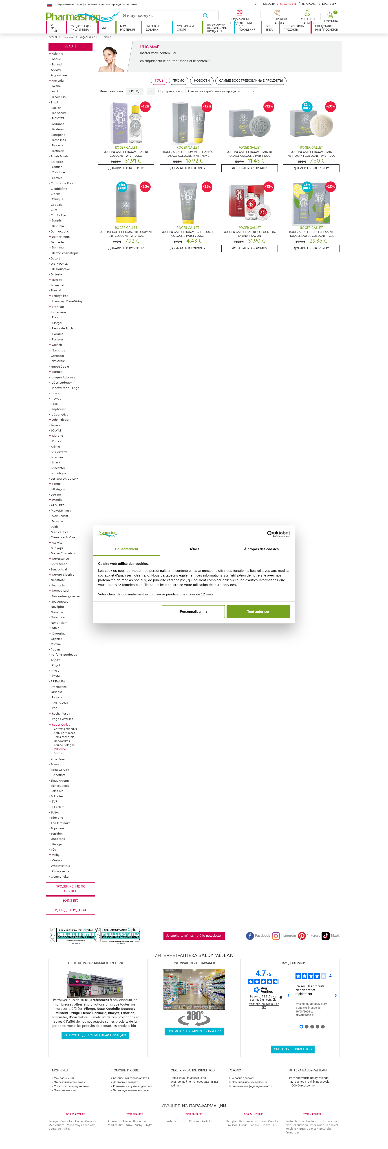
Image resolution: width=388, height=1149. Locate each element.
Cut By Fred (59, 215)
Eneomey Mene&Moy (67, 301)
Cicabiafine (59, 189)
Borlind (57, 64)
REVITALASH (59, 703)
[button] (307, 17)
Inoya (55, 393)
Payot (56, 665)
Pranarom (292, 1132)
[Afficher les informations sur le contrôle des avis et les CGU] (281, 997)
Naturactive (329, 1121)
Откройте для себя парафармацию (95, 1035)
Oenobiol (274, 1121)
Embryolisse (60, 296)
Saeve (55, 764)
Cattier (57, 167)
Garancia (57, 356)
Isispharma (58, 409)
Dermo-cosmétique (65, 253)
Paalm (55, 649)
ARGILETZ (57, 505)
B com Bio (59, 97)
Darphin (57, 220)
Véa (53, 849)
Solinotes (57, 796)
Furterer (57, 339)
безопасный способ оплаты (131, 1078)
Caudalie (58, 172)
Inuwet (56, 398)
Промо (179, 80)
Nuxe (55, 628)
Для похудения (247, 27)
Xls (275, 1125)
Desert (55, 258)
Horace (57, 372)
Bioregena (58, 135)
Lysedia (57, 500)
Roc (54, 708)
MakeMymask (61, 510)
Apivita (56, 70)
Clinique (57, 199)
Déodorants (62, 741)
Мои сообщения (64, 1078)
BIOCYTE (58, 118)
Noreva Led (60, 590)
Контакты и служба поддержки (132, 1086)
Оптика (269, 27)
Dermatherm (61, 237)
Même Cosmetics (63, 553)
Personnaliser (191, 611)
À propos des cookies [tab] (261, 549)
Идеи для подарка (70, 910)
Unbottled (58, 839)
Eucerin (57, 317)
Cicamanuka (60, 876)
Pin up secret (61, 871)
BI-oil (54, 102)
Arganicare (59, 75)
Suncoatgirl (59, 569)
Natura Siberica (63, 574)
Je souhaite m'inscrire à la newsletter (194, 936)
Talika (55, 812)
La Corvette (59, 452)
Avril (55, 91)
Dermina (58, 247)
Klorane (57, 436)
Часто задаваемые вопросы (131, 1090)
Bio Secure (59, 113)
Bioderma (59, 129)
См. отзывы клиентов (293, 1049)
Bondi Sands (59, 156)
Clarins (55, 194)
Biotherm (58, 151)
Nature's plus (307, 1129)
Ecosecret (57, 285)
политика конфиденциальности (252, 1086)
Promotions (58, 687)
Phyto (56, 676)
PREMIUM (58, 681)
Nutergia (325, 1129)
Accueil (52, 37)
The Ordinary (60, 823)
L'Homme (60, 749)
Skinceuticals (60, 786)
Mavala (57, 521)
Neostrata (58, 580)
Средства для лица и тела (81, 27)
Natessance (60, 559)
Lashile (254, 1125)
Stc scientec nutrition (252, 1121)
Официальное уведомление (250, 1082)
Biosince (57, 145)
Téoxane (57, 818)
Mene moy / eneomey (81, 1125)
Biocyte (231, 1121)
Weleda (57, 860)
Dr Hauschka (61, 269)
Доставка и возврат (125, 1082)
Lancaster (58, 468)
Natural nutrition (297, 1125)
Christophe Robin (63, 183)
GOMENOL (59, 361)
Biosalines (59, 140)
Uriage (57, 844)
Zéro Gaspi (309, 4)
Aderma (57, 53)
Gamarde (58, 350)
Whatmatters (60, 866)
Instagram (288, 936)
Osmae (56, 644)
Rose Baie (58, 759)
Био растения (127, 27)
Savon (58, 753)
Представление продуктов (326, 27)
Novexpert (58, 612)
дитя (106, 28)
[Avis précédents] (288, 995)
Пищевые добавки (153, 27)
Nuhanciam (59, 623)
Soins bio (57, 791)
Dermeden (58, 242)
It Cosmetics (59, 414)
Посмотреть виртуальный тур (194, 1031)
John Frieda (60, 420)
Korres (56, 441)
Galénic (57, 345)
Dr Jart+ (56, 274)
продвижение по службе (70, 888)
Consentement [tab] (126, 549)
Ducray (57, 280)
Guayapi (57, 548)
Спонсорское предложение (71, 1086)
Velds (54, 527)
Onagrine (59, 633)
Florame (57, 334)
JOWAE (56, 430)
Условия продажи (243, 1078)
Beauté (71, 46)
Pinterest (313, 936)
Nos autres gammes (66, 596)
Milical (232, 1125)
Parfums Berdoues (64, 655)
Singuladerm (60, 780)
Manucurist (60, 516)
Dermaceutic (60, 231)
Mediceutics (59, 532)
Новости (268, 4)
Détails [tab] (194, 549)
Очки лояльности (65, 1090)
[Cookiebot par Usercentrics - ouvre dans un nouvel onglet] (270, 534)
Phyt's (55, 670)
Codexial (57, 205)
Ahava (56, 59)
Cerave (57, 178)
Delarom (58, 226)
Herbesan (312, 1121)
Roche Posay (61, 713)
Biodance (57, 124)
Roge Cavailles (62, 719)
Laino (56, 462)
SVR (54, 801)
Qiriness (56, 692)
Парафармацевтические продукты (217, 28)
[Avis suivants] (336, 995)
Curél (54, 210)
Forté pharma (295, 1121)
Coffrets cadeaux (65, 729)
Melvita (57, 543)
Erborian (58, 307)
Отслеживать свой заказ (69, 1082)
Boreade (57, 162)
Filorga (57, 323)
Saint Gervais (60, 770)
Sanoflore (59, 775)
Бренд (134, 91)
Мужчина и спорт (185, 27)
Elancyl (56, 290)
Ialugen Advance (63, 377)
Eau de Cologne (64, 745)
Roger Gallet (87, 37)
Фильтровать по (111, 91)
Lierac (56, 484)
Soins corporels (64, 737)
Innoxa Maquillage (65, 388)
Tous (159, 80)
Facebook (262, 936)
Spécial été (288, 4)
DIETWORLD (59, 264)
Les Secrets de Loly (64, 478)
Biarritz (56, 108)
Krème (55, 447)
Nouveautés (59, 601)
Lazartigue (58, 473)
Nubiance (58, 617)
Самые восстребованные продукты (251, 80)
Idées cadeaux (61, 382)
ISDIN (54, 404)
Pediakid (207, 1121)
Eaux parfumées (64, 733)
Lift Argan (58, 489)
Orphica (56, 639)
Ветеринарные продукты (295, 27)
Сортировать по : (170, 91)
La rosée (57, 457)
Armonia (58, 80)
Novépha (57, 607)
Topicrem (57, 828)
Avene (56, 86)
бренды (328, 4)
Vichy (56, 855)
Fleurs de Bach (62, 328)
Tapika (56, 660)
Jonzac (56, 425)
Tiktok (335, 936)
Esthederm (58, 312)
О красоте (54, 28)
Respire (57, 697)
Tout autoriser (258, 611)
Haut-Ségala (60, 366)
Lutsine (56, 494)
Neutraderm (59, 585)
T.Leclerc (58, 807)
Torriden (57, 834)
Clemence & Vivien (64, 537)
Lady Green (59, 564)
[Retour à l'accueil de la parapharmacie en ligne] (83, 17)
